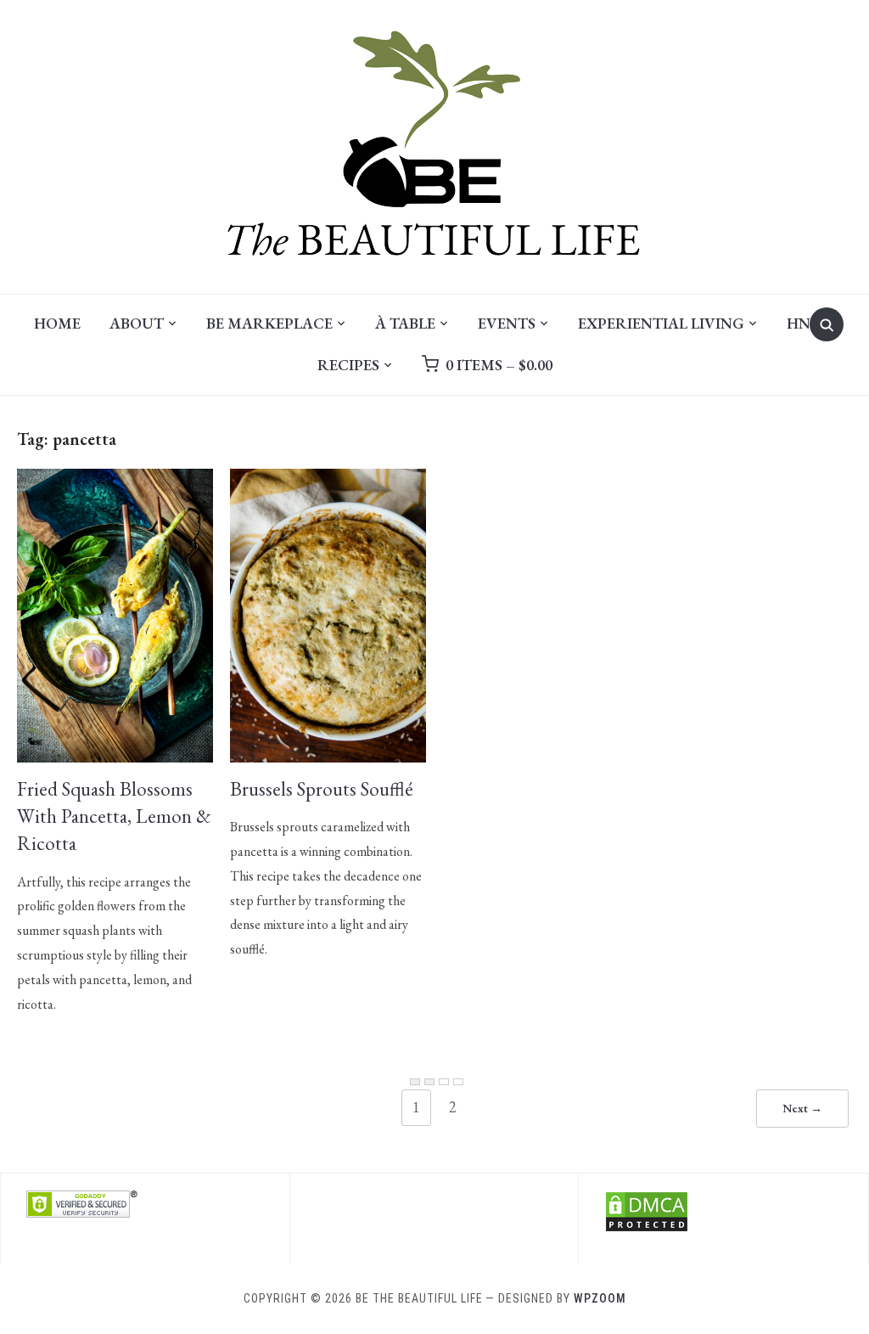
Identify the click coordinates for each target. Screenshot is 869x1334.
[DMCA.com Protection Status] (646, 1201)
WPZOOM (600, 1298)
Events (506, 323)
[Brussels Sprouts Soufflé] (328, 479)
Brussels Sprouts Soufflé (321, 789)
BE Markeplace (269, 323)
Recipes (348, 364)
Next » (458, 1081)
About (136, 323)
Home (57, 323)
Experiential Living (661, 323)
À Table (405, 323)
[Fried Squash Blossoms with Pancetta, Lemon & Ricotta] (115, 479)
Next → (802, 1108)
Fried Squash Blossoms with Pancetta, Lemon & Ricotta (114, 816)
